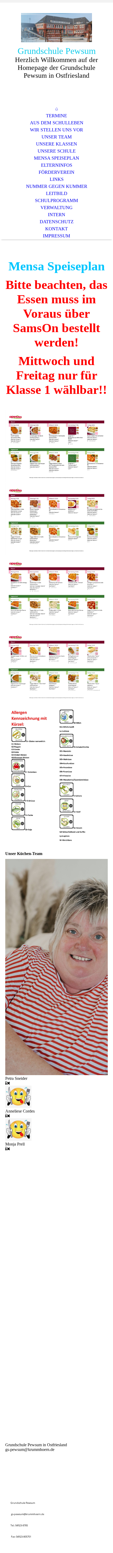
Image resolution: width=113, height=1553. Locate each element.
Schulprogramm (56, 200)
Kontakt (56, 228)
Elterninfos (56, 165)
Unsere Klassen (56, 144)
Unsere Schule (57, 151)
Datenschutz (57, 221)
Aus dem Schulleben (56, 122)
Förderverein (56, 172)
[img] (56, 28)
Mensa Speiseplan (56, 158)
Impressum (56, 235)
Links (57, 179)
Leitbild (56, 193)
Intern (56, 214)
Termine (56, 115)
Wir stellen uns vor (56, 129)
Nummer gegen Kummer (56, 186)
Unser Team (57, 136)
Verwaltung (56, 207)
